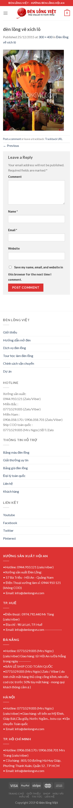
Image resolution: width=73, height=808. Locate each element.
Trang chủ (16, 793)
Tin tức (37, 796)
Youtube (9, 515)
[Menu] (5, 13)
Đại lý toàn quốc (14, 476)
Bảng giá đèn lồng (15, 468)
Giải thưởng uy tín (15, 460)
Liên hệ (8, 483)
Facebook (10, 523)
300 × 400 (46, 37)
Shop (46, 793)
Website (14, 248)
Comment (15, 176)
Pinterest (9, 538)
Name (13, 211)
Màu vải (58, 793)
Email (12, 230)
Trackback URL (53, 139)
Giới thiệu (10, 332)
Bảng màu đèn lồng (16, 452)
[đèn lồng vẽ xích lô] (33, 90)
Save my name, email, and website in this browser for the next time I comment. (35, 273)
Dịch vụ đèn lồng (14, 348)
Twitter (8, 530)
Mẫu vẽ (24, 796)
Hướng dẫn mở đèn (17, 340)
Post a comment (12, 139)
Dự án (7, 371)
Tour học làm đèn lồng (18, 356)
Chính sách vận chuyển (18, 363)
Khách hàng (11, 491)
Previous (11, 145)
